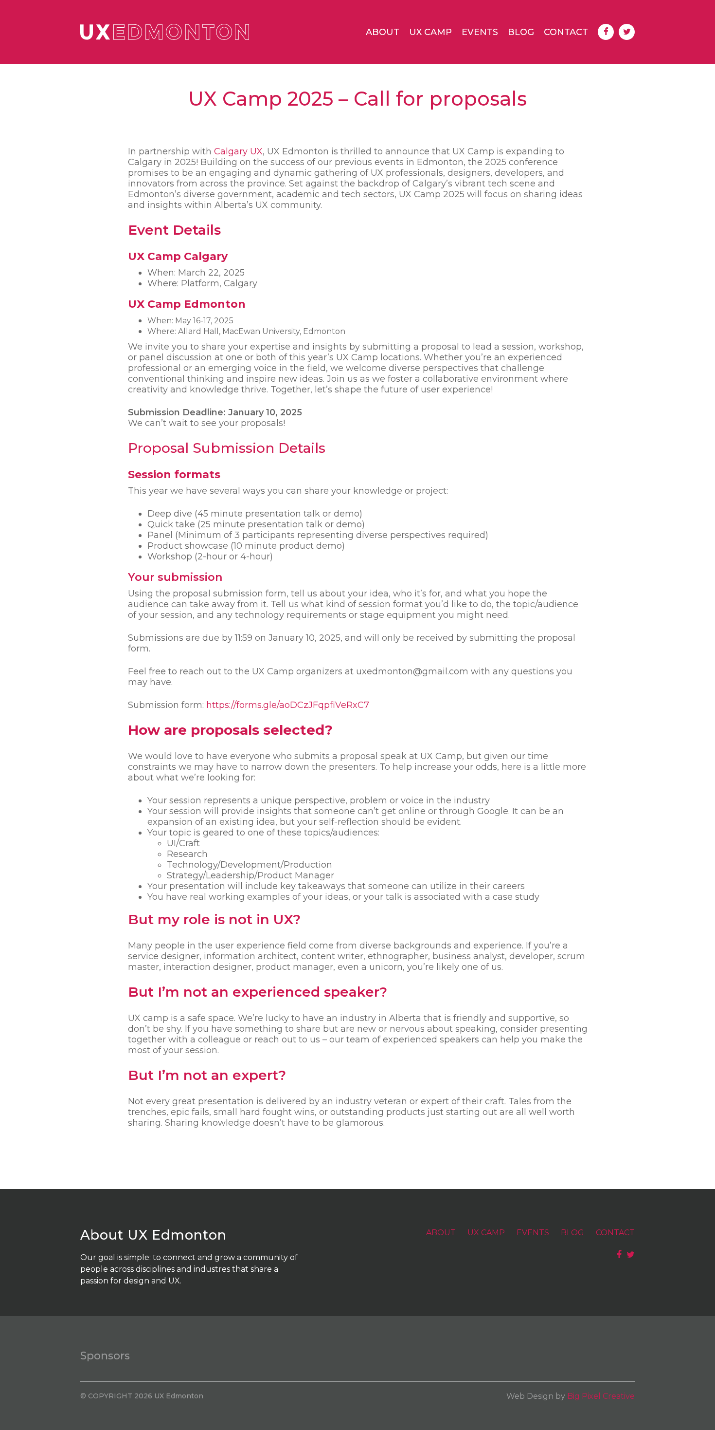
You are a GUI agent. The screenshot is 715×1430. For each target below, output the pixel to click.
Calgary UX (238, 151)
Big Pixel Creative (601, 1396)
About (382, 32)
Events (480, 32)
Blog (521, 32)
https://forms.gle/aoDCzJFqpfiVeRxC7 (287, 705)
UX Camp (430, 32)
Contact (566, 32)
